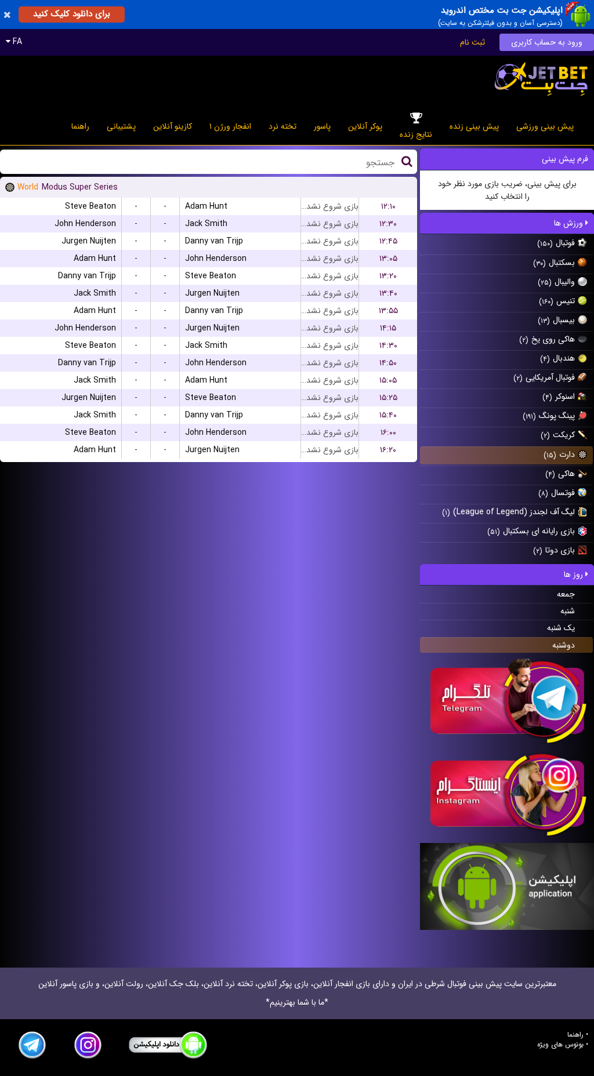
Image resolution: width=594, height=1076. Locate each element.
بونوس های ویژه (560, 1045)
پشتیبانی (121, 126)
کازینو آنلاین (172, 126)
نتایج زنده (416, 134)
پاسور (322, 126)
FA (16, 41)
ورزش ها (569, 223)
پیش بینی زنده (474, 126)
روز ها (574, 574)
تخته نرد (282, 126)
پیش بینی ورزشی (545, 126)
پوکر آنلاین (365, 126)
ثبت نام (472, 42)
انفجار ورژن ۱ (230, 126)
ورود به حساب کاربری (546, 42)
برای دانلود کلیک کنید (71, 14)
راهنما (80, 126)
